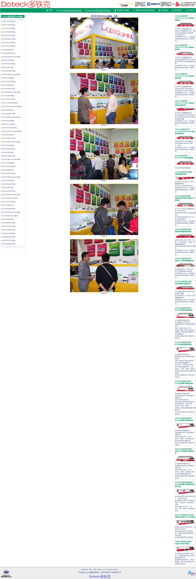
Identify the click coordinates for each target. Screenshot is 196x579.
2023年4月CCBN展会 (8, 42)
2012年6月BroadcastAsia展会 (11, 194)
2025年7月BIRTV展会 (8, 25)
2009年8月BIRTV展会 (8, 230)
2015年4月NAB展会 (8, 145)
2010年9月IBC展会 (8, 219)
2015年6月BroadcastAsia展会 (11, 142)
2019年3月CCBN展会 (8, 64)
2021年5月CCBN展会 (8, 46)
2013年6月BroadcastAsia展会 (11, 177)
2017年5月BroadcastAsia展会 (11, 92)
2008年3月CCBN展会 (8, 240)
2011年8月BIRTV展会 (8, 209)
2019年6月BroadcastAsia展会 (11, 57)
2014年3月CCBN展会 (8, 166)
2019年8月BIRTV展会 (8, 53)
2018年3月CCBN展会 (8, 81)
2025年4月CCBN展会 (8, 28)
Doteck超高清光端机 (99, 10)
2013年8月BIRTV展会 (8, 173)
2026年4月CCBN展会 (8, 21)
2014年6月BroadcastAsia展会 (11, 159)
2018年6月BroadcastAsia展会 (11, 74)
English (190, 10)
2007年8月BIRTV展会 (8, 244)
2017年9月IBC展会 (8, 85)
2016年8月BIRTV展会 (8, 113)
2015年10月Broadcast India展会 (12, 131)
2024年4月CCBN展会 (8, 35)
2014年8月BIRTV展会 (8, 156)
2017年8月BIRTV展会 (8, 88)
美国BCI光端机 (123, 10)
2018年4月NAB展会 (8, 78)
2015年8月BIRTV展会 (8, 138)
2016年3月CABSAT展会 (9, 128)
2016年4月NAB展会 (8, 121)
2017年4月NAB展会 (8, 96)
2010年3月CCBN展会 (8, 226)
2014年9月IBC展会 (8, 152)
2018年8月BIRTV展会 (8, 71)
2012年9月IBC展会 (8, 187)
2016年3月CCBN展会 (8, 124)
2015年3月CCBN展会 (8, 149)
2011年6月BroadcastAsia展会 (11, 212)
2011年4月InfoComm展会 (10, 216)
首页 (51, 10)
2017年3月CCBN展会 (8, 99)
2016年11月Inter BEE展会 (10, 103)
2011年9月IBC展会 (8, 205)
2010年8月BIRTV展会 (8, 223)
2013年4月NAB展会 (8, 180)
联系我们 (178, 10)
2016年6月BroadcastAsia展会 (11, 117)
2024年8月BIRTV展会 (8, 32)
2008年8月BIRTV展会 (8, 237)
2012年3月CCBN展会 (8, 202)
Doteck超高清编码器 (70, 10)
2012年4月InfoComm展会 (10, 198)
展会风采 (164, 10)
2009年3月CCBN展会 (8, 233)
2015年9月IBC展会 (8, 135)
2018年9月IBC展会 (8, 67)
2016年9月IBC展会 (8, 110)
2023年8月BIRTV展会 (8, 39)
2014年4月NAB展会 (8, 163)
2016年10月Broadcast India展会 (12, 106)
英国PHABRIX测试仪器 (145, 10)
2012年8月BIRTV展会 (8, 191)
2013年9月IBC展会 (8, 170)
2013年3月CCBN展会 (8, 184)
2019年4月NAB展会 (8, 60)
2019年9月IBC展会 (8, 50)
